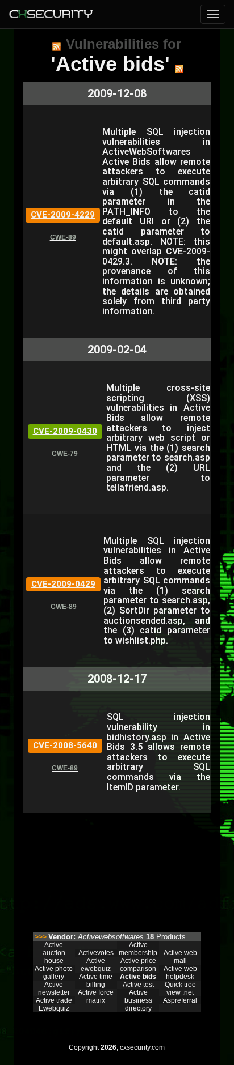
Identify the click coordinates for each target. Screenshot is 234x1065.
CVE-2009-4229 (63, 215)
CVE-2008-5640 (65, 745)
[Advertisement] (116, 870)
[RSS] (56, 46)
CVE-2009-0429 (63, 584)
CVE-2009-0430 (65, 431)
